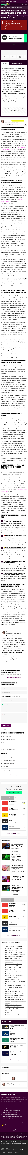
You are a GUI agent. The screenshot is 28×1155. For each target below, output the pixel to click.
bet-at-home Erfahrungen (14, 828)
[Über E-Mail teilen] (7, 635)
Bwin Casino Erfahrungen (9, 739)
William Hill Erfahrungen (9, 760)
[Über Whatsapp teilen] (10, 635)
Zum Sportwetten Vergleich (14, 833)
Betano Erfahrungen (13, 809)
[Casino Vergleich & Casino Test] (6, 4)
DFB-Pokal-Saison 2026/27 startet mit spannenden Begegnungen (17, 888)
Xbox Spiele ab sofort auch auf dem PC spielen (17, 856)
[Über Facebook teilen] (12, 635)
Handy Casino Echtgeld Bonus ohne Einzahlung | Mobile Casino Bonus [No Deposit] (15, 1001)
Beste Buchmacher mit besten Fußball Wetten (17, 1039)
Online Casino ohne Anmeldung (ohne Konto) (12, 1116)
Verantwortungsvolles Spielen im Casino (11, 1106)
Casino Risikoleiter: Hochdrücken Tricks (11, 1114)
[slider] (16, 696)
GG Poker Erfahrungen (8, 742)
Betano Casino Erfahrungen (12, 803)
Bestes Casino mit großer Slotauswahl (16, 1052)
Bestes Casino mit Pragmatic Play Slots (16, 1032)
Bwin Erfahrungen (13, 36)
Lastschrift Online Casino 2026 (13, 952)
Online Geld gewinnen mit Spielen (10, 1112)
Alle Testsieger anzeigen (14, 1060)
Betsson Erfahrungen (8, 757)
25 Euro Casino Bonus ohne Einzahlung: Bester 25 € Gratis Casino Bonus (13, 972)
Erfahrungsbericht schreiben (14, 677)
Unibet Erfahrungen (7, 767)
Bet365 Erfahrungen (7, 746)
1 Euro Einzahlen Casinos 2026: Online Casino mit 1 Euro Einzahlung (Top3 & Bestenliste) (15, 948)
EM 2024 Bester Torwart (12, 1015)
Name (4, 688)
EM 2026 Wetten (10, 1013)
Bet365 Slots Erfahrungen (9, 749)
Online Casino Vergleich (5, 7)
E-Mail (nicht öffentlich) (7, 692)
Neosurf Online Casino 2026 (13, 968)
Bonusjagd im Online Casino (9, 1108)
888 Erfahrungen (7, 770)
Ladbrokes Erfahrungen (8, 763)
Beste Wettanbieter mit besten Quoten (17, 1026)
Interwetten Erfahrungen (14, 815)
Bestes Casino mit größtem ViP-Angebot (16, 1046)
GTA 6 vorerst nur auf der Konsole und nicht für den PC (17, 878)
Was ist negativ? (7, 714)
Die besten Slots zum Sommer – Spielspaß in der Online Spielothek (17, 868)
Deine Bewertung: (6, 696)
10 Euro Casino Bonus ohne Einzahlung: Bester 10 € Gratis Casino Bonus (13, 960)
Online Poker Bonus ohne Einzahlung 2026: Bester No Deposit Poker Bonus (15, 987)
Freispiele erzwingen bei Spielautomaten (11, 1110)
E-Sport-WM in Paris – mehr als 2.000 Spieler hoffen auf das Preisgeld (17, 846)
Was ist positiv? (7, 704)
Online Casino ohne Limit (8, 1118)
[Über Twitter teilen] (15, 635)
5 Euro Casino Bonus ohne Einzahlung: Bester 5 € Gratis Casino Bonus (15, 981)
